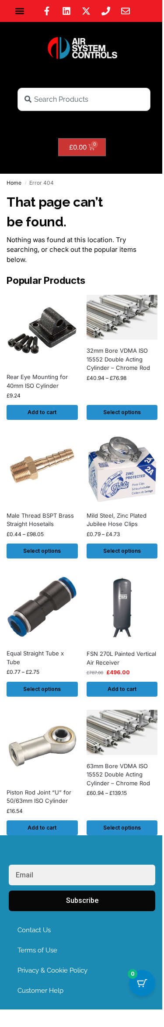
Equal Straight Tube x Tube (35, 658)
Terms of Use (37, 950)
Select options (122, 412)
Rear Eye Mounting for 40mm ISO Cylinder (37, 381)
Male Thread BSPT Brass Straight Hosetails (40, 520)
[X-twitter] (86, 11)
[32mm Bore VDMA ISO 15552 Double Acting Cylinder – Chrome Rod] (122, 317)
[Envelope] (125, 11)
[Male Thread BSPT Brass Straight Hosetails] (42, 469)
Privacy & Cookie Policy (52, 970)
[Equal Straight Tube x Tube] (42, 607)
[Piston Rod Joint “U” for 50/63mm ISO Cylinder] (42, 745)
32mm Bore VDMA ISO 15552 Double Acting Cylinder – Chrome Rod (118, 359)
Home (14, 182)
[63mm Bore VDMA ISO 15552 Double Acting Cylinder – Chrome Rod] (122, 732)
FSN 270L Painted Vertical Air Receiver (121, 658)
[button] (20, 11)
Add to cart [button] (42, 412)
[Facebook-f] (47, 11)
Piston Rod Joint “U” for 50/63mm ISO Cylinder (39, 797)
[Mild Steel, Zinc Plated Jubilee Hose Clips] (122, 469)
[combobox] (83, 99)
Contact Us (34, 930)
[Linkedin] (66, 11)
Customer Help (40, 991)
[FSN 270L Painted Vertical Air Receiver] (122, 607)
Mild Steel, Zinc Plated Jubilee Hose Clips (117, 520)
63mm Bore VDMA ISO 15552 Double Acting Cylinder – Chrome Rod (118, 774)
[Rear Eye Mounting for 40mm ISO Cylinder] (42, 330)
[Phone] (106, 11)
